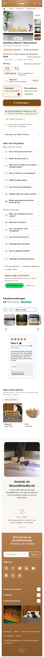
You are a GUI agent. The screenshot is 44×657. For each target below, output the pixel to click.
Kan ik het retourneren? (19, 237)
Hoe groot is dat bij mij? (32, 63)
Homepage (7, 631)
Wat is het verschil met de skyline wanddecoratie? (23, 166)
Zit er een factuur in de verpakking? (18, 230)
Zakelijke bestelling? (34, 57)
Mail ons (30, 285)
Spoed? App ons (31, 113)
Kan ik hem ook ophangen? (20, 187)
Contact (19, 636)
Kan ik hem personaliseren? (20, 152)
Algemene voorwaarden (30, 631)
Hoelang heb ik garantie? (19, 244)
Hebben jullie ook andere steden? (23, 194)
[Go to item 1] (9, 320)
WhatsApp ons (16, 285)
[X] (19, 568)
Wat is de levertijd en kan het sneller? (21, 215)
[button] (8, 54)
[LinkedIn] (26, 568)
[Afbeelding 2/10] (37, 22)
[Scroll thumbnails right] (38, 320)
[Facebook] (13, 568)
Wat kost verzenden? (17, 222)
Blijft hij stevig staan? (18, 180)
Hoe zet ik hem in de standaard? (22, 173)
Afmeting (22, 63)
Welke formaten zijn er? (19, 158)
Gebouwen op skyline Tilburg (17, 134)
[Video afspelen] (37, 29)
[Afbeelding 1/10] (37, 15)
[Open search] (5, 310)
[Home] (5, 9)
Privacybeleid (8, 636)
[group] (18, 26)
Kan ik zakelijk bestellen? (19, 251)
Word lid (34, 554)
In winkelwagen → (22, 103)
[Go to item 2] (21, 320)
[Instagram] (6, 568)
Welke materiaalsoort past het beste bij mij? (21, 201)
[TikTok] (19, 575)
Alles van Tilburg (11, 399)
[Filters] (11, 310)
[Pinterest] (6, 575)
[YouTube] (33, 568)
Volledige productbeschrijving (21, 259)
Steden (16, 631)
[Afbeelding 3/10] (37, 37)
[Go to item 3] (34, 320)
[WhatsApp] (13, 575)
